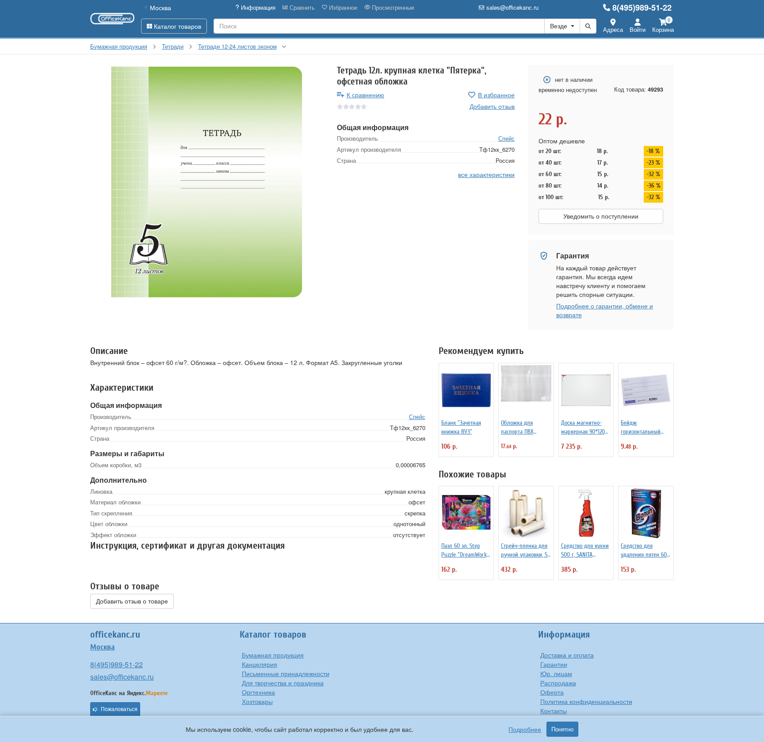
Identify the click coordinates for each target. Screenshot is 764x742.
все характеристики (486, 174)
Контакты (553, 710)
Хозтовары (257, 701)
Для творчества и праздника (283, 682)
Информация (257, 8)
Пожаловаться (119, 709)
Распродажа (558, 682)
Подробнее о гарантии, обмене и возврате (604, 310)
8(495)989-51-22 (642, 7)
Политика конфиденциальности (586, 701)
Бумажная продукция (273, 654)
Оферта (552, 692)
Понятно (562, 729)
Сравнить (301, 8)
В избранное (496, 94)
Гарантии (553, 664)
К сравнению (365, 94)
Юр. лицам (556, 673)
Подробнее (524, 729)
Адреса (613, 29)
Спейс (506, 138)
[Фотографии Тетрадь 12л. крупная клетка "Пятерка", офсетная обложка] (207, 182)
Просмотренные (392, 8)
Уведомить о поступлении (600, 216)
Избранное (342, 8)
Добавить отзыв (492, 106)
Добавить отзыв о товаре (132, 601)
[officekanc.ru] (112, 18)
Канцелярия (259, 664)
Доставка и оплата (567, 654)
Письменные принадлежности (285, 673)
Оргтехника (258, 692)
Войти (638, 29)
